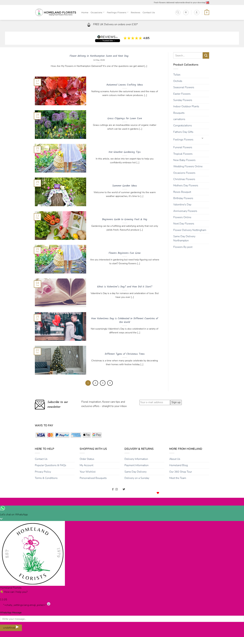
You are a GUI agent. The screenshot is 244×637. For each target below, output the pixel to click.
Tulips (176, 74)
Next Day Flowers (183, 223)
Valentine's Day (182, 204)
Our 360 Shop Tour (180, 472)
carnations (179, 119)
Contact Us (41, 459)
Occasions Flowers (184, 173)
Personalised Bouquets (93, 478)
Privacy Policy (43, 472)
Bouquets (179, 113)
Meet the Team (177, 478)
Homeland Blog (178, 465)
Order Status (87, 459)
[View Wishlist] (186, 12)
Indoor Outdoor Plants (186, 106)
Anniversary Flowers (185, 211)
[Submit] (206, 55)
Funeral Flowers (182, 147)
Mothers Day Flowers (185, 185)
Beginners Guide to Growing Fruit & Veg (124, 219)
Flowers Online (182, 217)
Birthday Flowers (183, 198)
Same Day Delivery (135, 472)
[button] (178, 12)
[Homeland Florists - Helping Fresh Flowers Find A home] (55, 12)
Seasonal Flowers (183, 87)
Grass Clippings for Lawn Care (124, 118)
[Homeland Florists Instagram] (116, 489)
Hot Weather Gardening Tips (125, 152)
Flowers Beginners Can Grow (125, 253)
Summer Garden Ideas (124, 186)
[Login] (196, 12)
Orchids (177, 81)
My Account (86, 465)
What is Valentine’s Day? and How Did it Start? (124, 287)
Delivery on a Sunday (136, 478)
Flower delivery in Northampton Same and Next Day (99, 56)
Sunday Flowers (182, 100)
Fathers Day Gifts (183, 132)
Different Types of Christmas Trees (125, 354)
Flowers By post (182, 247)
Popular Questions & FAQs (50, 465)
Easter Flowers (182, 94)
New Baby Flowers (184, 160)
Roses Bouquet (182, 192)
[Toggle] (202, 138)
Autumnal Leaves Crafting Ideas (124, 85)
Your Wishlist (87, 472)
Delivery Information (136, 459)
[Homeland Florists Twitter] (124, 489)
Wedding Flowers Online (188, 166)
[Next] (110, 383)
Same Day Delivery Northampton (184, 238)
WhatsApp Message (11, 612)
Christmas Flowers (184, 179)
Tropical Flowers (183, 154)
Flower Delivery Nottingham (189, 230)
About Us (174, 459)
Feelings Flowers (183, 139)
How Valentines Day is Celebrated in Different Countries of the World (124, 320)
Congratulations (182, 125)
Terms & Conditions (46, 478)
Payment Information (136, 465)
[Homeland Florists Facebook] (113, 489)
